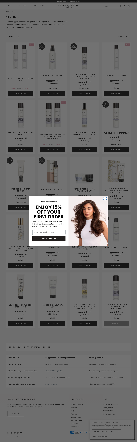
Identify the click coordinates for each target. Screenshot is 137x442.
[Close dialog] (105, 198)
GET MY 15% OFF (49, 238)
